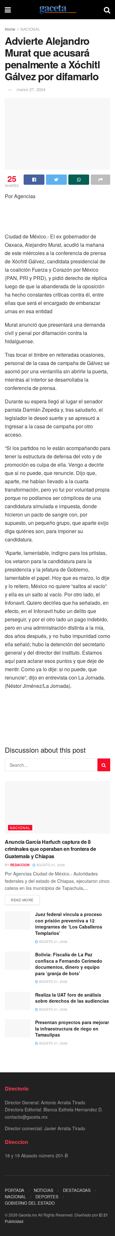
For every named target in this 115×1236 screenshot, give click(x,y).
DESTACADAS (77, 1190)
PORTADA (14, 1190)
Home (10, 29)
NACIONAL (30, 29)
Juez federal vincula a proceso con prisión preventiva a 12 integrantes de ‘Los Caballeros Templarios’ (68, 923)
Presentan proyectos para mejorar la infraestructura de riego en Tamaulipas (72, 1028)
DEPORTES (46, 1196)
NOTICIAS (43, 1190)
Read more (22, 899)
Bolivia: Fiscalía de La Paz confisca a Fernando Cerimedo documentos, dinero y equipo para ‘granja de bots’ (68, 963)
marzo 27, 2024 (31, 89)
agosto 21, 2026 (50, 865)
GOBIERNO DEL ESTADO (30, 1203)
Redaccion (19, 865)
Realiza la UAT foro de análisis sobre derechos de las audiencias (72, 997)
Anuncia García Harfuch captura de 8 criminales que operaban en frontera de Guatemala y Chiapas (50, 849)
